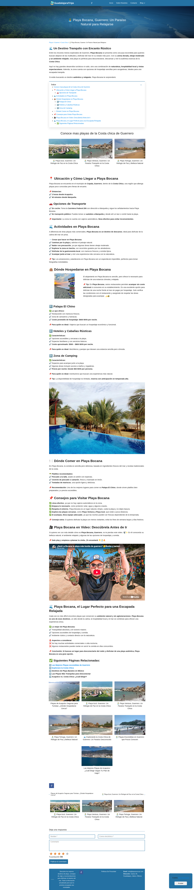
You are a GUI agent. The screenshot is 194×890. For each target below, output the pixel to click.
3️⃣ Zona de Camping (64, 108)
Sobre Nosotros (121, 3)
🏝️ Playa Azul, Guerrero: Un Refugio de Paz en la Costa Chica (122, 794)
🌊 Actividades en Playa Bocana (65, 96)
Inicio (111, 3)
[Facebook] (92, 3)
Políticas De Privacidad (108, 871)
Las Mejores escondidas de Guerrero (71, 665)
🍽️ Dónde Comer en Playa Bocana (66, 111)
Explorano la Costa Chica (63, 668)
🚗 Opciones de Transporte (66, 93)
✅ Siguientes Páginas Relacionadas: (70, 123)
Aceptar (180, 883)
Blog (141, 3)
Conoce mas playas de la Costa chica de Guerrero (72, 87)
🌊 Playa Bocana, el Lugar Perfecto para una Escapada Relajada (77, 121)
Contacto (133, 3)
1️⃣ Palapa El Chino (64, 102)
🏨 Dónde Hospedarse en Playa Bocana (68, 99)
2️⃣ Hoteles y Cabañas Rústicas (68, 105)
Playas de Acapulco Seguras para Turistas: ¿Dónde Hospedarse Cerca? (72, 794)
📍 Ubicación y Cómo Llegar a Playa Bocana (70, 90)
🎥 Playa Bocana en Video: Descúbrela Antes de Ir (72, 117)
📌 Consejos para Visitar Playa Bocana (68, 114)
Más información (183, 878)
